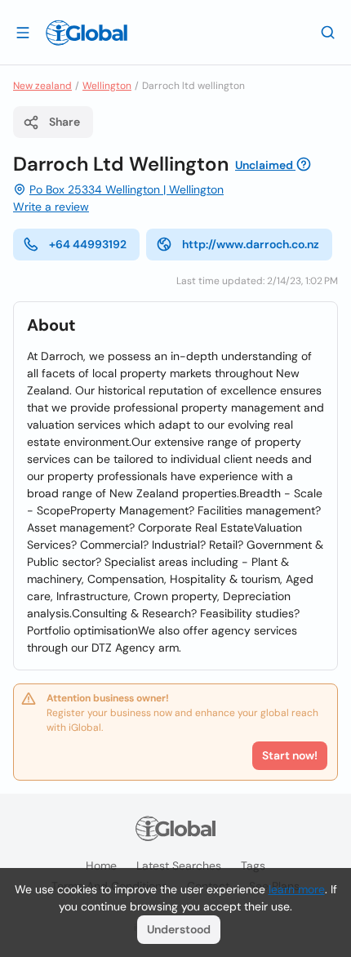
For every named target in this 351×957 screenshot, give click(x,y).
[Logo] (86, 32)
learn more (297, 889)
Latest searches (178, 865)
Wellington (106, 85)
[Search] (328, 32)
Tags (253, 865)
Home (101, 865)
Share (64, 121)
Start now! (290, 755)
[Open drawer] (23, 32)
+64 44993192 (88, 244)
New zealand (42, 85)
